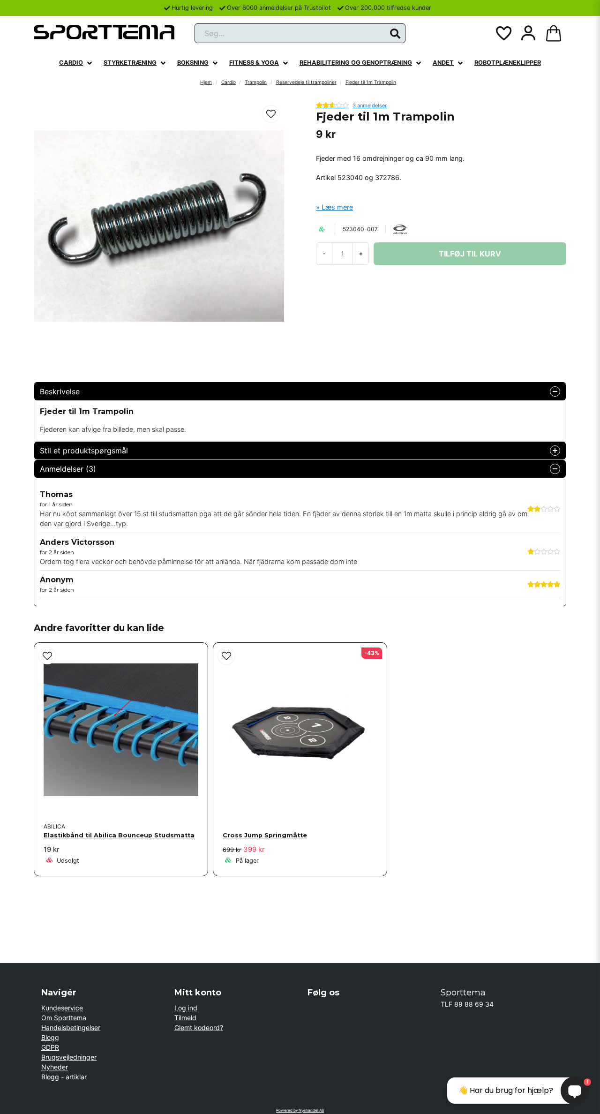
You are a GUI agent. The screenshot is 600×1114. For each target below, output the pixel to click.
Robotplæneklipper (507, 62)
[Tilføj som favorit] (503, 33)
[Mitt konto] (528, 33)
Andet (443, 62)
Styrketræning (130, 62)
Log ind (185, 1008)
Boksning (193, 62)
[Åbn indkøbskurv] (553, 33)
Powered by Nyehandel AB (300, 1110)
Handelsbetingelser (70, 1027)
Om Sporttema (63, 1018)
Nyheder (54, 1067)
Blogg (50, 1037)
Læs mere (337, 207)
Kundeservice (62, 1008)
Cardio (71, 62)
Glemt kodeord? (198, 1027)
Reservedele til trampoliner (306, 82)
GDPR (50, 1047)
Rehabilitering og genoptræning (356, 62)
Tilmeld (185, 1018)
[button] (395, 34)
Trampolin (256, 82)
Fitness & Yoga (254, 62)
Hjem (206, 82)
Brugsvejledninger (69, 1057)
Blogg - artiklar (64, 1077)
